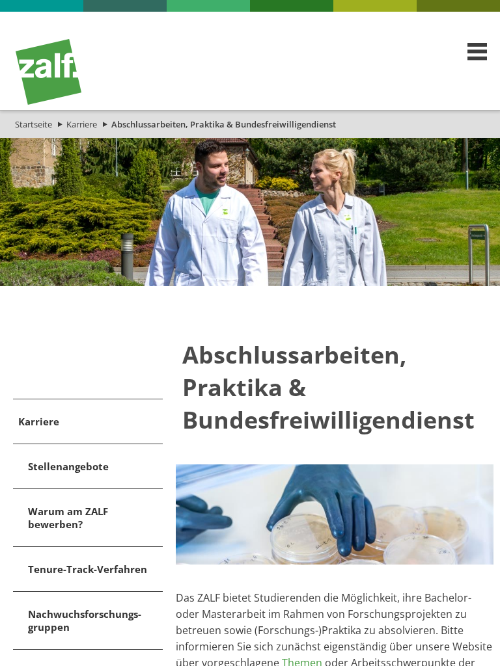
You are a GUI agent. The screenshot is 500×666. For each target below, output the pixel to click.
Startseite (33, 124)
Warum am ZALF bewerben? (68, 518)
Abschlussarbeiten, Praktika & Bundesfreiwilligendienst (223, 124)
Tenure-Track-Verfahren (87, 569)
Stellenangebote (68, 466)
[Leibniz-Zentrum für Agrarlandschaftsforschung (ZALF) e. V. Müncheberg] (48, 101)
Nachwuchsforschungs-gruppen (84, 620)
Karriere (81, 124)
